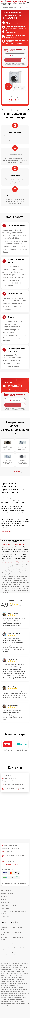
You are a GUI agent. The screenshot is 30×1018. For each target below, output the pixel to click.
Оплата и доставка (7, 893)
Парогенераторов (19, 948)
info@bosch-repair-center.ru (13, 852)
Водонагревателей (18, 937)
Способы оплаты (6, 916)
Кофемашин (18, 932)
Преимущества (6, 110)
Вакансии (4, 899)
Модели (26, 110)
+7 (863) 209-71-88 (19, 2)
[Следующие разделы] (28, 110)
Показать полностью (7, 531)
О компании (5, 902)
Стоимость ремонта (7, 890)
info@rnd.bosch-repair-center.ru (15, 784)
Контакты (4, 896)
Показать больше (15, 471)
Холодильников (17, 927)
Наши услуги (5, 908)
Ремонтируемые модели (8, 905)
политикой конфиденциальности (18, 64)
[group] (8, 746)
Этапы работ (17, 110)
